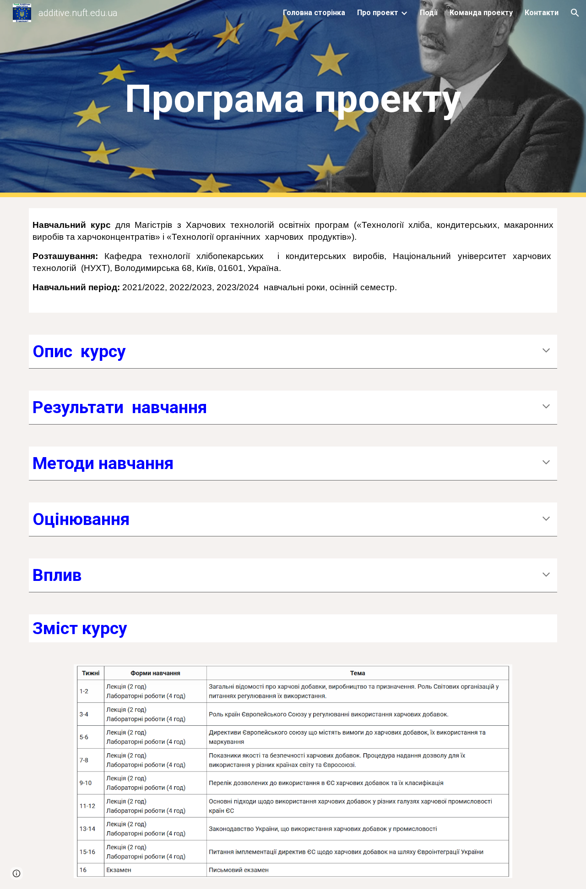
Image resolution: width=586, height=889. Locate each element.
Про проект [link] (377, 12)
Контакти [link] (542, 12)
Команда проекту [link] (481, 12)
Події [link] (429, 12)
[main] (293, 99)
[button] (575, 13)
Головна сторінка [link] (314, 12)
